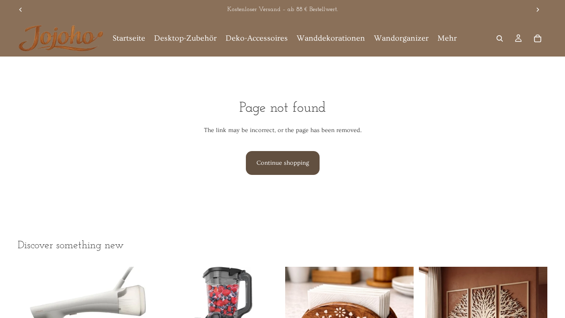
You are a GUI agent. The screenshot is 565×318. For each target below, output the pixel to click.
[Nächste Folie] (537, 9)
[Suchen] (499, 38)
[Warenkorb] (537, 38)
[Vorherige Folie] (20, 9)
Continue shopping (282, 163)
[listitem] (447, 38)
